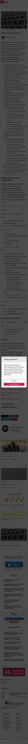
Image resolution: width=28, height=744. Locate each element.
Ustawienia (14, 381)
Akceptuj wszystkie (14, 384)
